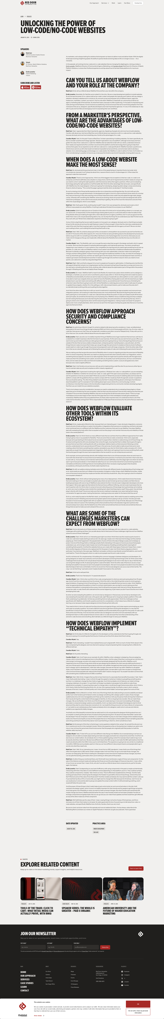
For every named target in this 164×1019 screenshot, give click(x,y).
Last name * (50, 943)
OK (138, 1004)
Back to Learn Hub (136, 868)
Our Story (127, 3)
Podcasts (73, 974)
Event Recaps (74, 981)
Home (23, 972)
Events (72, 978)
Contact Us (138, 3)
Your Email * (77, 943)
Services (24, 979)
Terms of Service (58, 951)
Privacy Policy (85, 951)
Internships (49, 978)
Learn (119, 3)
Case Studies (26, 983)
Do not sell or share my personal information (138, 1011)
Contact (24, 990)
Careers (48, 974)
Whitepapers (74, 984)
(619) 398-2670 (100, 981)
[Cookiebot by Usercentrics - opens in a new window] (22, 1015)
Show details (38, 1015)
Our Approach (94, 3)
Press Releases (75, 987)
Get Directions (100, 978)
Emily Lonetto (70, 66)
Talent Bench (49, 981)
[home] (28, 3)
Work (113, 3)
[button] (105, 3)
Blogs (72, 971)
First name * (23, 943)
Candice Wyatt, (118, 66)
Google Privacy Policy (47, 951)
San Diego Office (50, 984)
